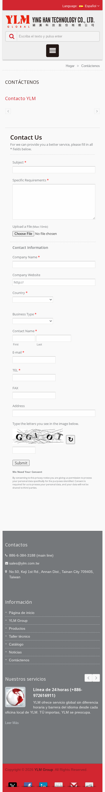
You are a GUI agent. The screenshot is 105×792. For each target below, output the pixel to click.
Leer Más (12, 723)
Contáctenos (90, 66)
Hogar (70, 66)
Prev (88, 678)
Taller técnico (19, 636)
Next (96, 678)
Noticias (15, 652)
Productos (17, 628)
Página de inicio (21, 613)
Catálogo (16, 644)
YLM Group (18, 621)
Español (90, 6)
